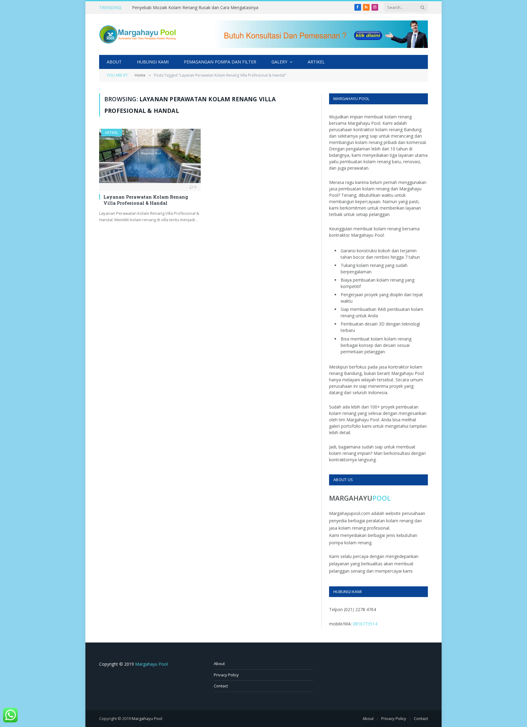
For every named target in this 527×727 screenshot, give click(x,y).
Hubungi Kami (153, 62)
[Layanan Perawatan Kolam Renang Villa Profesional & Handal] (150, 156)
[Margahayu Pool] (137, 34)
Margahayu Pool (151, 664)
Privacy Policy (226, 675)
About (114, 62)
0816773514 (365, 624)
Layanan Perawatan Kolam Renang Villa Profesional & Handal (145, 200)
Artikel (316, 62)
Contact (221, 686)
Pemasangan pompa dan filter (220, 62)
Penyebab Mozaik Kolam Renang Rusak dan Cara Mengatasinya (195, 7)
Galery (279, 62)
